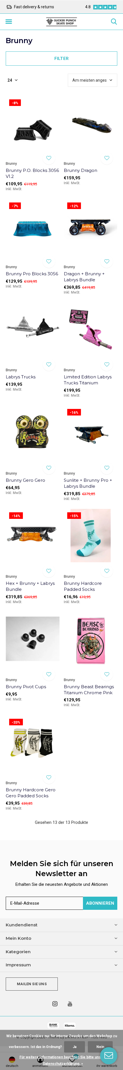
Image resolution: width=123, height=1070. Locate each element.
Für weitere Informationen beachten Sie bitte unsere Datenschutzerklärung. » (63, 1060)
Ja (74, 1047)
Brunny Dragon (80, 170)
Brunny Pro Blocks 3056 (32, 273)
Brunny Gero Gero (25, 480)
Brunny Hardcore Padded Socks (83, 586)
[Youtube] (70, 1003)
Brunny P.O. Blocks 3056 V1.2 (32, 173)
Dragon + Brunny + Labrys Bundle (84, 276)
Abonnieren (100, 903)
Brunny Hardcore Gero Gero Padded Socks (30, 792)
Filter (61, 58)
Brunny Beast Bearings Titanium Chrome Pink (89, 689)
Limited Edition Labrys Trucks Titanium (88, 380)
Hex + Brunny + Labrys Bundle (30, 586)
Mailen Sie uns (31, 984)
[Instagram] (54, 1003)
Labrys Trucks (20, 377)
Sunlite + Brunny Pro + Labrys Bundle (88, 483)
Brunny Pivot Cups (26, 686)
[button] (8, 21)
